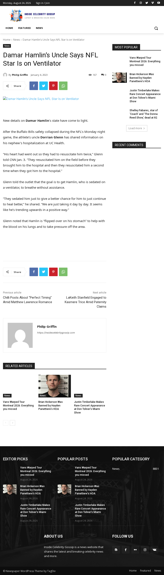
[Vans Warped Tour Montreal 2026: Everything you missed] (19, 386)
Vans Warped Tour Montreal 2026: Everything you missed (18, 405)
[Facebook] (134, 3)
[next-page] (12, 423)
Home (6, 39)
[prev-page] (5, 423)
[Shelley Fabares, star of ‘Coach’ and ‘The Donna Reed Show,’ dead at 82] (119, 114)
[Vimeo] (152, 3)
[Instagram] (140, 3)
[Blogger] (116, 549)
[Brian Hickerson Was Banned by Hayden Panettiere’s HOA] (54, 386)
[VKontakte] (154, 549)
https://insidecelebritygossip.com (56, 332)
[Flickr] (135, 549)
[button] (156, 28)
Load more (135, 128)
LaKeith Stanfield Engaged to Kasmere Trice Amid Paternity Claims (85, 302)
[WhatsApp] (63, 86)
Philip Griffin (20, 74)
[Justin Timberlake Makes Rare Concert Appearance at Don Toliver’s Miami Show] (90, 386)
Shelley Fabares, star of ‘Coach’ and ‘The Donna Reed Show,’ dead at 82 (144, 114)
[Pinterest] (53, 86)
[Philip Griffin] (6, 75)
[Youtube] (158, 3)
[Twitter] (146, 3)
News (16, 39)
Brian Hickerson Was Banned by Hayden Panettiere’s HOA (50, 405)
